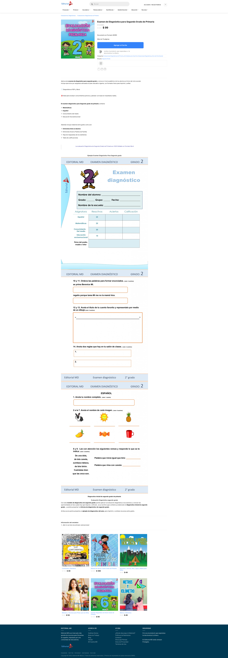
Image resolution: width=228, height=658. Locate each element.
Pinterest (78, 653)
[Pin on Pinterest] (105, 69)
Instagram (85, 653)
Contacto (118, 637)
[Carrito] (165, 4)
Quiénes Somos (93, 633)
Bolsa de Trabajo (93, 635)
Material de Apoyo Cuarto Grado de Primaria (104, 568)
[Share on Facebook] (98, 69)
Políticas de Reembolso (123, 635)
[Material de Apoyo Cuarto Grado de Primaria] (104, 550)
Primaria (75, 10)
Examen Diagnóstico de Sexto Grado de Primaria (102, 613)
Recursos (144, 10)
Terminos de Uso (120, 644)
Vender (90, 640)
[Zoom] (63, 56)
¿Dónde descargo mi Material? (125, 633)
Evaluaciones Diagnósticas (68, 15)
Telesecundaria (97, 10)
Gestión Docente (122, 10)
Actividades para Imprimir (130, 56)
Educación (134, 10)
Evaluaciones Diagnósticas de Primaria (88, 15)
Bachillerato (109, 10)
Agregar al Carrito (120, 45)
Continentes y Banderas (69, 568)
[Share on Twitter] (101, 69)
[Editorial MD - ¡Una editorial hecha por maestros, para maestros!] (67, 3)
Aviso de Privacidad (121, 642)
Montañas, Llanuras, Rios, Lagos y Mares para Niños (133, 569)
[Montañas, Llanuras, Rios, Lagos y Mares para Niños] (133, 550)
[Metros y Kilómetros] (133, 594)
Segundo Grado (106, 58)
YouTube (93, 653)
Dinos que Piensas (121, 640)
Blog (89, 637)
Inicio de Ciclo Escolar (157, 56)
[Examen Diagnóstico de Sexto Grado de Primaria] (104, 594)
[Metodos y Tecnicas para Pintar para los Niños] (75, 594)
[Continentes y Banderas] (75, 550)
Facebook (64, 653)
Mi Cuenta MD (92, 642)
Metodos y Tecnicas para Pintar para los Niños (75, 613)
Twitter (70, 653)
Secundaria (85, 10)
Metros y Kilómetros (125, 613)
